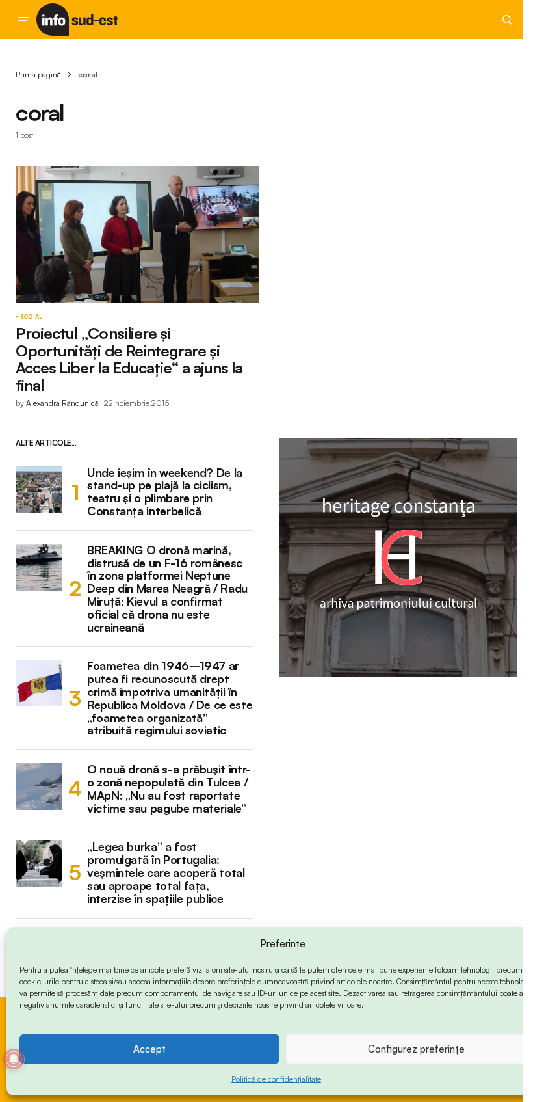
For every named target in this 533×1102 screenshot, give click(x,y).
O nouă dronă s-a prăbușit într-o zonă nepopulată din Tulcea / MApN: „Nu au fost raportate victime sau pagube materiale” (169, 788)
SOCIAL (31, 317)
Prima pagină (38, 74)
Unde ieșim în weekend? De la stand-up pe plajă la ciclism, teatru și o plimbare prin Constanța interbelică (164, 492)
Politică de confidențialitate (276, 1079)
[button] (23, 19)
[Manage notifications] (13, 1059)
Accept (149, 1049)
